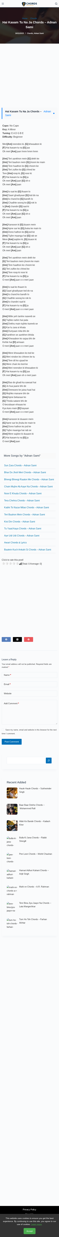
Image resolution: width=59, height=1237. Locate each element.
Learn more (36, 1224)
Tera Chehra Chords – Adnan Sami (22, 500)
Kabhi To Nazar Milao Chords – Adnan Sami (26, 507)
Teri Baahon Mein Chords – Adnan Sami (24, 514)
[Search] (56, 4)
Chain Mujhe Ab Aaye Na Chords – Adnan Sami (28, 486)
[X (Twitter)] (17, 639)
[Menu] (3, 4)
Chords (30, 33)
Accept (29, 1231)
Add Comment (11, 703)
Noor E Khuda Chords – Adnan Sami (23, 493)
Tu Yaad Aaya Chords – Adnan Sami (22, 528)
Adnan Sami (39, 33)
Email (7, 684)
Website (7, 693)
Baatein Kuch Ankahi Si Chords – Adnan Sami (27, 549)
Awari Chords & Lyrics (15, 542)
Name (7, 675)
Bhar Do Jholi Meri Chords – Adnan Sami (25, 472)
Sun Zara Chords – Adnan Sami (20, 465)
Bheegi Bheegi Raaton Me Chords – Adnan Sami (29, 479)
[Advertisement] (29, 74)
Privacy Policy (29, 1209)
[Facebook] (6, 639)
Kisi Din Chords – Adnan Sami (19, 521)
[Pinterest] (28, 639)
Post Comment (12, 741)
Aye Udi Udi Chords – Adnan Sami (21, 535)
